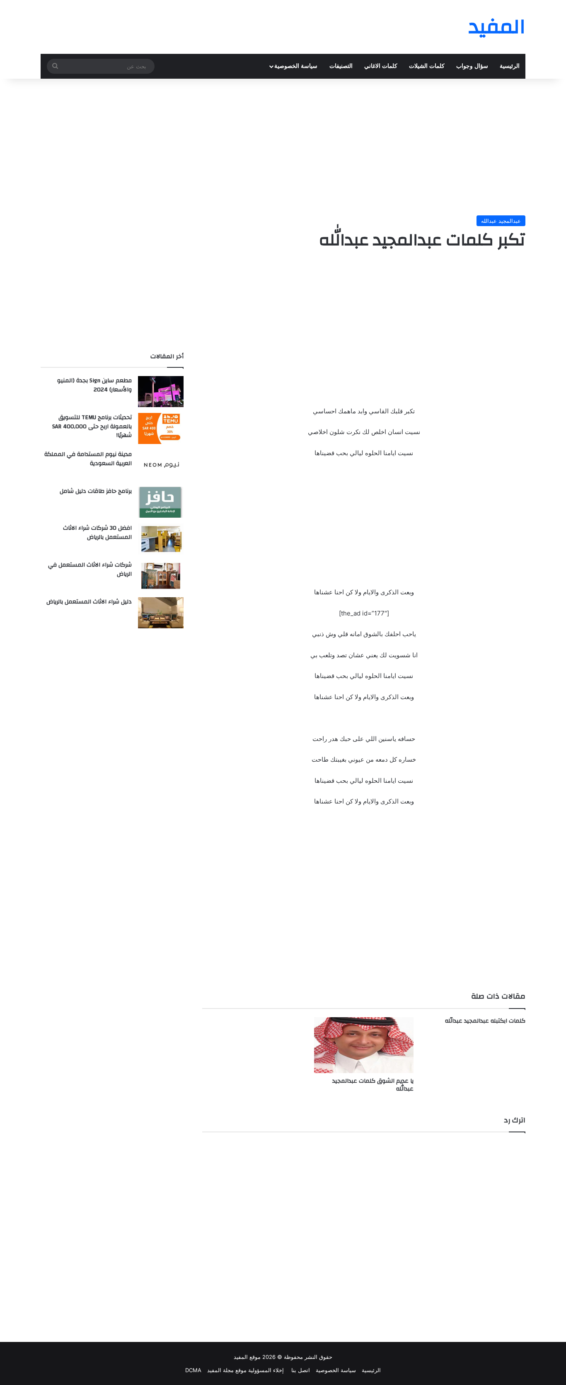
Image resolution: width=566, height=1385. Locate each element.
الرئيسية (510, 66)
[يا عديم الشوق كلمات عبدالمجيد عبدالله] (364, 1045)
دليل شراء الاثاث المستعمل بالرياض (89, 601)
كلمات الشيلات (427, 66)
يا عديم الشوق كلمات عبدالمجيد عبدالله (373, 1085)
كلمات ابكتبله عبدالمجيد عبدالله (485, 1021)
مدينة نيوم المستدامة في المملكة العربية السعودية (88, 459)
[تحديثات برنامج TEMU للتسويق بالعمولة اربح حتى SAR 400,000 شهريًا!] (161, 428)
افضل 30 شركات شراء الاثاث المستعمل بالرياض (97, 533)
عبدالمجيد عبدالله (501, 220)
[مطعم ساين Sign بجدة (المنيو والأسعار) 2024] (161, 391)
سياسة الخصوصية (295, 66)
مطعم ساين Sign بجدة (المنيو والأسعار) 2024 (94, 385)
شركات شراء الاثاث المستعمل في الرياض (90, 569)
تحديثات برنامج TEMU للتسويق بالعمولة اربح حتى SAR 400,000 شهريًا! (92, 426)
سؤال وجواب (472, 66)
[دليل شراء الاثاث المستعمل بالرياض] (161, 612)
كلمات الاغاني (380, 66)
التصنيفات (341, 66)
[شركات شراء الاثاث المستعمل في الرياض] (161, 575)
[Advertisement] (283, 145)
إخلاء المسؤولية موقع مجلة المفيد (245, 1370)
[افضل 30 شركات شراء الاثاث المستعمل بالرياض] (161, 539)
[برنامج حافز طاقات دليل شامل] (161, 502)
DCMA (193, 1370)
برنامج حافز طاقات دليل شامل (96, 491)
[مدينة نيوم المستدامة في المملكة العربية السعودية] (161, 465)
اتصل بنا (300, 1370)
